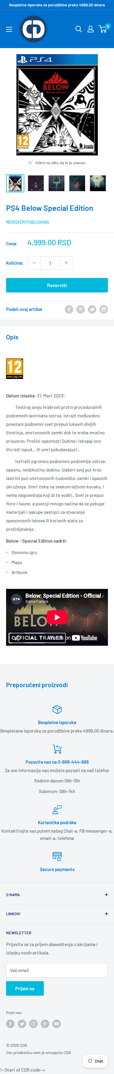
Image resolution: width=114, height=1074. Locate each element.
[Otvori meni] (9, 29)
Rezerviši (57, 285)
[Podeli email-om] (103, 309)
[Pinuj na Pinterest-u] (80, 309)
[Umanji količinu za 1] (34, 262)
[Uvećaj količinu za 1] (66, 262)
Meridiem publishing (27, 222)
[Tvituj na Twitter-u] (92, 309)
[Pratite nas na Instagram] (33, 1024)
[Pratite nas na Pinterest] (45, 1024)
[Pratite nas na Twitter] (22, 1024)
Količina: (15, 263)
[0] (103, 29)
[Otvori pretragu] (78, 29)
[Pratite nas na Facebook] (10, 1024)
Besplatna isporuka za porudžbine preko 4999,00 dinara (57, 4)
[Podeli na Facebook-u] (69, 309)
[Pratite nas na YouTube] (56, 1024)
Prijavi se (25, 988)
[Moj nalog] (91, 29)
